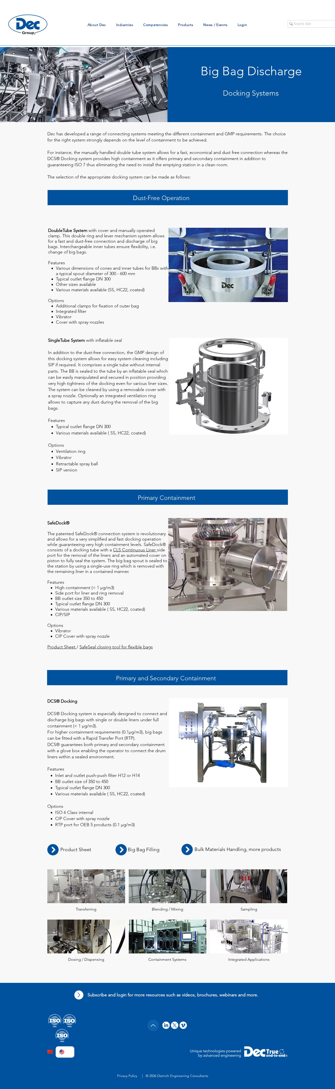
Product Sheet (62, 647)
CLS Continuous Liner (135, 550)
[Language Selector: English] (65, 1052)
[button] (97, 24)
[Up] (78, 995)
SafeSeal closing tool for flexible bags (116, 647)
